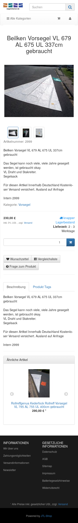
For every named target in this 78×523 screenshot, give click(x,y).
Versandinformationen (16, 462)
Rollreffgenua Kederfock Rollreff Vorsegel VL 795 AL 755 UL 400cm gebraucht (39, 405)
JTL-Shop (46, 516)
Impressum (48, 473)
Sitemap (47, 466)
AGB (45, 459)
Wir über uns (10, 448)
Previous (12, 394)
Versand (28, 222)
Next (66, 394)
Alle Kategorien (20, 18)
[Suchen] (70, 7)
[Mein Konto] (70, 18)
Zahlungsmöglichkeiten (17, 455)
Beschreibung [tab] (16, 287)
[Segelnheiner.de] (13, 6)
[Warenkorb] (58, 18)
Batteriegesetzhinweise (56, 480)
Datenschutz (49, 451)
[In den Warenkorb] (70, 242)
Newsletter (9, 470)
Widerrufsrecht (50, 487)
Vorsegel (24, 204)
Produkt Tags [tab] (42, 287)
